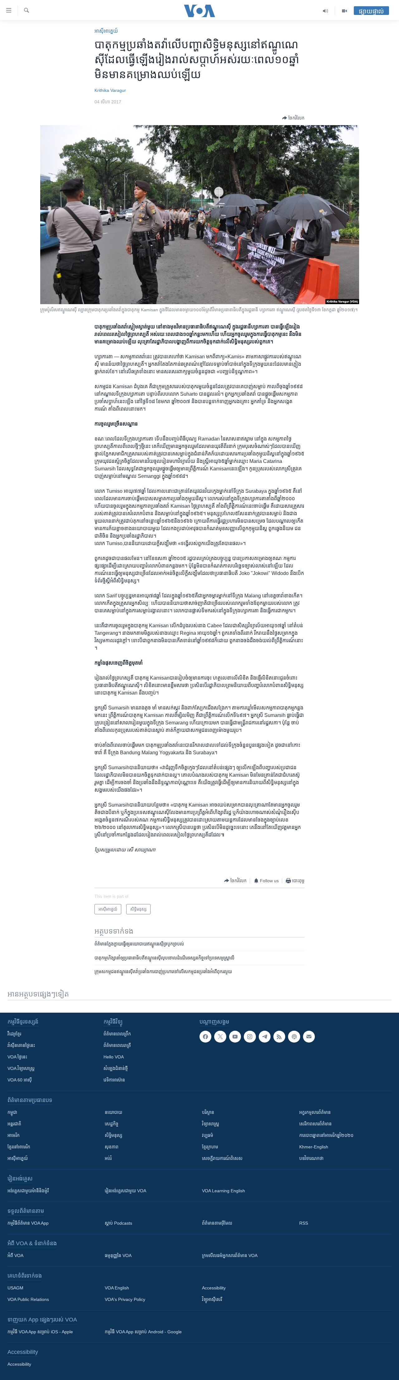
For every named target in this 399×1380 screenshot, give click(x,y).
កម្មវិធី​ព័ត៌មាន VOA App (28, 1223)
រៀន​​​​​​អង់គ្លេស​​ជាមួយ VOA (125, 1190)
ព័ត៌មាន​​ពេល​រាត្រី (117, 1045)
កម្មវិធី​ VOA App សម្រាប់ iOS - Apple (40, 1331)
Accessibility (214, 1287)
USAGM (15, 1287)
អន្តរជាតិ (14, 1123)
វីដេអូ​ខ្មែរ (14, 1033)
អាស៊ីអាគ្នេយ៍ (17, 1158)
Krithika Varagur (110, 90)
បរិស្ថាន (208, 1112)
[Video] (344, 11)
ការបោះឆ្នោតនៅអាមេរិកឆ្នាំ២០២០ (326, 1135)
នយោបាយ (113, 1112)
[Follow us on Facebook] (205, 1037)
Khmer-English (313, 1146)
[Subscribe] (309, 1037)
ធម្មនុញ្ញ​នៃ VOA (118, 1255)
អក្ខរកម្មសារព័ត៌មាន (315, 1112)
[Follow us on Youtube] (235, 1037)
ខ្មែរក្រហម (210, 1146)
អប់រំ (108, 1158)
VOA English (117, 1287)
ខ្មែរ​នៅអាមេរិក (18, 1146)
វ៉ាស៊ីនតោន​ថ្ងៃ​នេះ (21, 1045)
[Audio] (325, 11)
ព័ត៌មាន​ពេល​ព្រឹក (117, 1033)
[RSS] (279, 1037)
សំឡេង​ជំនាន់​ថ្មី (115, 1068)
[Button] (293, 118)
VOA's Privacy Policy (125, 1299)
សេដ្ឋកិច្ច (111, 1123)
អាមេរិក (13, 1135)
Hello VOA (113, 1056)
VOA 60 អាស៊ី (19, 1079)
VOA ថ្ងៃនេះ (17, 1056)
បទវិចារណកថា (311, 1158)
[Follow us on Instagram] (250, 1037)
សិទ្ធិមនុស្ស (113, 1135)
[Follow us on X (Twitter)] (220, 1037)
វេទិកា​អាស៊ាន (114, 1079)
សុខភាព (111, 1146)
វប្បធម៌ (207, 1135)
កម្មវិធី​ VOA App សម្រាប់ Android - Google (143, 1331)
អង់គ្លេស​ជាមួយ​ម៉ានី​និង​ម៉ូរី (28, 1190)
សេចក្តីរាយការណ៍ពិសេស (222, 1158)
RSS (303, 1223)
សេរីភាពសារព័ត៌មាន (315, 1123)
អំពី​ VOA (15, 1255)
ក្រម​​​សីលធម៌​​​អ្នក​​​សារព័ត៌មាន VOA (229, 1255)
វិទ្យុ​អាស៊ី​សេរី (212, 1299)
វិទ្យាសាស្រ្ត (210, 1123)
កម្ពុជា (12, 1112)
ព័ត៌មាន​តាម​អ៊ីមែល (217, 1223)
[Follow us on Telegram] (265, 1037)
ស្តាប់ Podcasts (118, 1223)
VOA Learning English (223, 1190)
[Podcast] (294, 1037)
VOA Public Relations (28, 1299)
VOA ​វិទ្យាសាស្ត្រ (21, 1068)
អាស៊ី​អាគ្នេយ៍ (106, 31)
